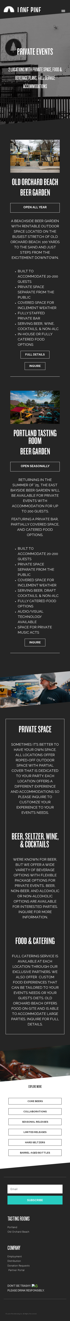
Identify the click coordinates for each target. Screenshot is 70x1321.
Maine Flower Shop (12, 1307)
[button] (63, 11)
